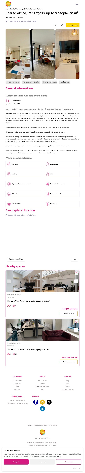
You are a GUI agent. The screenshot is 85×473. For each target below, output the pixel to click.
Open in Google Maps (16, 259)
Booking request (73, 25)
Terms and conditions (42, 387)
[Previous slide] (9, 281)
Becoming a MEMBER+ (17, 400)
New (17, 387)
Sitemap (67, 387)
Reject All (42, 462)
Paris (27, 9)
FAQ (42, 390)
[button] (77, 3)
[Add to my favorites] (54, 25)
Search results (10, 9)
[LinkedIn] (42, 408)
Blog (67, 381)
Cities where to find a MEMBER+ (18, 403)
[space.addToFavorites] (76, 273)
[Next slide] (76, 281)
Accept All (16, 462)
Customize (68, 462)
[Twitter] (49, 402)
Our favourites (17, 381)
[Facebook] (35, 402)
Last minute (17, 384)
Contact (42, 384)
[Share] (61, 25)
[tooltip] (8, 100)
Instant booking (69, 313)
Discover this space (69, 362)
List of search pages (67, 390)
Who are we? (42, 381)
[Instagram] (42, 402)
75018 (23, 9)
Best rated (17, 390)
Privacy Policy (77, 468)
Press (67, 384)
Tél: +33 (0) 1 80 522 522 (42, 438)
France (18, 9)
